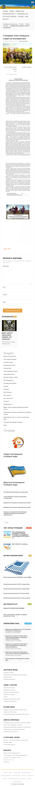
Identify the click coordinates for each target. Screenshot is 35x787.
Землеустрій (7, 368)
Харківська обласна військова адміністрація (15, 709)
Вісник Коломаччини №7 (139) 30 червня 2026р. (17, 584)
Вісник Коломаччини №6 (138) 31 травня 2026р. (17, 589)
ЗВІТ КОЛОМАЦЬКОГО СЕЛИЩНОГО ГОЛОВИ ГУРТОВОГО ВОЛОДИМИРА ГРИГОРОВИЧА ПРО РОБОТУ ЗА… (20, 535)
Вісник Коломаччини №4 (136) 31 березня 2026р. (17, 598)
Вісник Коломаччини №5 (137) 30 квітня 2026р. (16, 593)
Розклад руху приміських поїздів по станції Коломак (17, 727)
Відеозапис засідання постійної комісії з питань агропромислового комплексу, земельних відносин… (16, 645)
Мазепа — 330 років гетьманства (11, 778)
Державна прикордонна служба (12, 699)
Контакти (6, 19)
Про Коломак (8, 392)
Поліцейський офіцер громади (13, 422)
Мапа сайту (23, 778)
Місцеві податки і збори (11, 377)
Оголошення (7, 395)
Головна (5, 11)
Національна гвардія (9, 694)
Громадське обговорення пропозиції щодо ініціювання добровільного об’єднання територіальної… (15, 513)
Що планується (8, 398)
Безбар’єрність (8, 404)
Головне (21, 24)
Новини (11, 11)
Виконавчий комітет (9, 14)
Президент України (9, 672)
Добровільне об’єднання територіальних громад (17, 502)
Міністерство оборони (9, 690)
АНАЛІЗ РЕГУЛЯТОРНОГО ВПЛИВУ (14, 608)
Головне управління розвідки (11, 692)
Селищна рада (19, 11)
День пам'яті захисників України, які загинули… (7, 336)
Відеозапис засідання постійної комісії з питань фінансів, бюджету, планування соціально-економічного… (16, 637)
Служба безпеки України (10, 701)
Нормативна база (22, 14)
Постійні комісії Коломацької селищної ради (16, 492)
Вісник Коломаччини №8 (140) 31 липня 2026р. (18, 577)
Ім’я (4, 287)
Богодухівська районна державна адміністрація (16, 714)
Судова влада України (9, 679)
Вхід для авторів (17, 781)
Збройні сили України (9, 687)
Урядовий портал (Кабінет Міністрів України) (15, 675)
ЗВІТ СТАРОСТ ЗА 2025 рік (20, 544)
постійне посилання (26, 67)
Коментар (6, 266)
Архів (26, 16)
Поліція (6, 696)
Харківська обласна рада (10, 712)
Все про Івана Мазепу (9, 744)
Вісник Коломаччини (10, 356)
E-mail (5, 294)
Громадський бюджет (10, 383)
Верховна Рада (8, 677)
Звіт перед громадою (9, 16)
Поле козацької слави (11, 74)
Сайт (4, 302)
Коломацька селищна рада (10, 24)
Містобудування (8, 380)
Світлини (20, 16)
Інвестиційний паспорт (10, 371)
